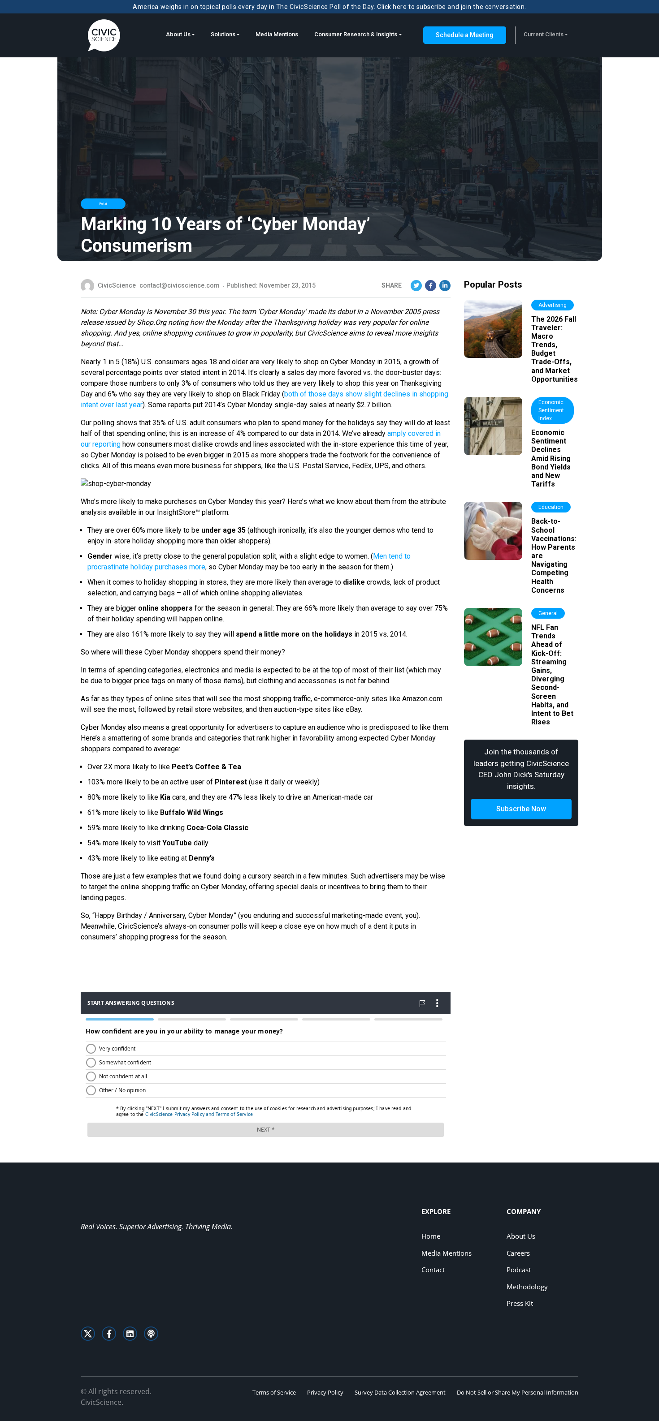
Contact (433, 1269)
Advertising (552, 305)
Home (430, 1236)
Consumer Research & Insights (355, 34)
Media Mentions (277, 34)
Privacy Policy (325, 1392)
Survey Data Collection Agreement (400, 1392)
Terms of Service (274, 1392)
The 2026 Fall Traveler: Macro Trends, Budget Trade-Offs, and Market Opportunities (554, 349)
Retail (103, 204)
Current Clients (544, 34)
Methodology (527, 1286)
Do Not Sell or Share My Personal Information (517, 1392)
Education (551, 507)
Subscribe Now (521, 809)
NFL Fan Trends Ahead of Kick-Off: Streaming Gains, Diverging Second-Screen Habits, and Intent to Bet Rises (552, 674)
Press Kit (520, 1303)
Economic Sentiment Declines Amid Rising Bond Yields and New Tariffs (551, 458)
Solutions (223, 34)
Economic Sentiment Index (551, 410)
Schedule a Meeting (465, 35)
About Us (178, 34)
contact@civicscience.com (179, 285)
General (548, 613)
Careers (518, 1253)
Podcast (519, 1269)
